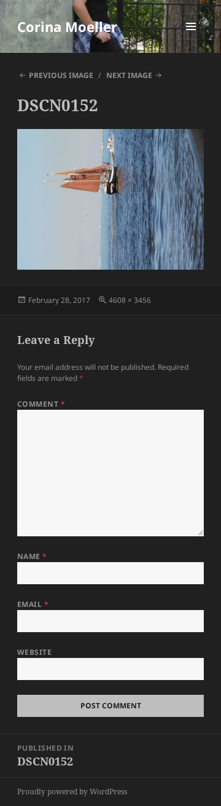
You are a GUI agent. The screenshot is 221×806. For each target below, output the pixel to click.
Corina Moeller (67, 26)
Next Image (129, 75)
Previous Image (61, 75)
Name (32, 556)
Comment (41, 404)
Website (34, 652)
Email (32, 604)
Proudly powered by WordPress (72, 791)
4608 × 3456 (130, 300)
